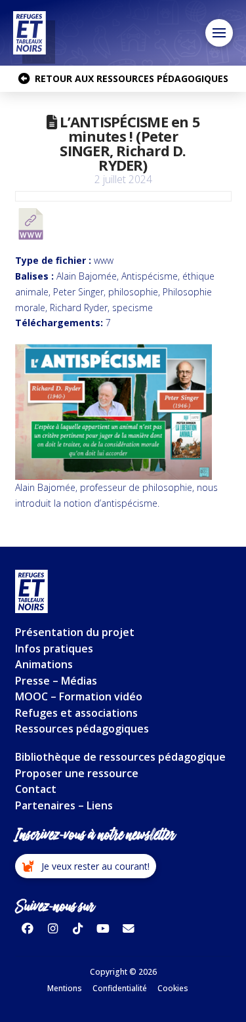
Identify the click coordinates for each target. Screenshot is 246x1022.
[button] (219, 33)
